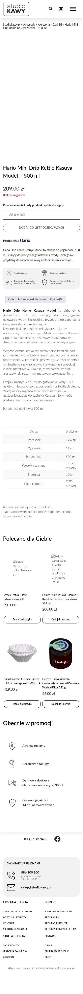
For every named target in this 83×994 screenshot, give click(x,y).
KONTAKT (8, 923)
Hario (16, 240)
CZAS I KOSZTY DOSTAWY (17, 911)
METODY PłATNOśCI (15, 929)
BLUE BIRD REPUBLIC (57, 951)
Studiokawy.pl (11, 24)
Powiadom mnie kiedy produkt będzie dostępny (33, 205)
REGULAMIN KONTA (56, 923)
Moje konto (11, 945)
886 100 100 (31, 875)
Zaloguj (8, 957)
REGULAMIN (52, 917)
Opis (11, 299)
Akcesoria (29, 24)
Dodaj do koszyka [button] (22, 619)
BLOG (48, 957)
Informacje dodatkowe (32, 299)
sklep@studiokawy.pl (36, 887)
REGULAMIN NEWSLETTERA (60, 929)
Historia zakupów (15, 951)
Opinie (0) (56, 299)
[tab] (11, 299)
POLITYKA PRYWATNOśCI (59, 911)
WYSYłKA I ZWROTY (14, 917)
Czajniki (57, 24)
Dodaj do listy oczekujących (41, 227)
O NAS (48, 945)
